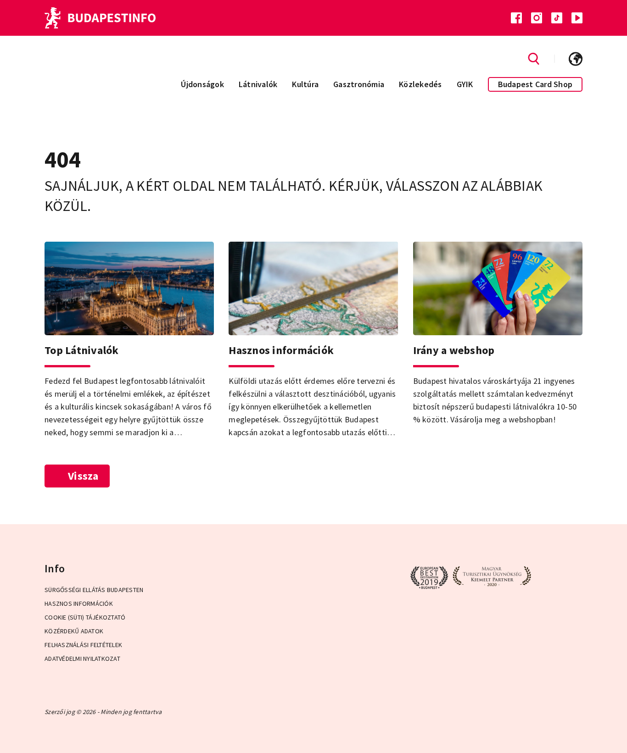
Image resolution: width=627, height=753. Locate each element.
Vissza (83, 476)
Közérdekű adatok (74, 631)
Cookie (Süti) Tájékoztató (85, 617)
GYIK (465, 84)
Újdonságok (202, 84)
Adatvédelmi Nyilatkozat (82, 658)
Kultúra (305, 84)
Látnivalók (258, 84)
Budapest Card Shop (535, 84)
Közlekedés (420, 84)
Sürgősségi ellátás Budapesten (94, 590)
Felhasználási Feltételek (83, 645)
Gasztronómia (358, 84)
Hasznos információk (79, 603)
